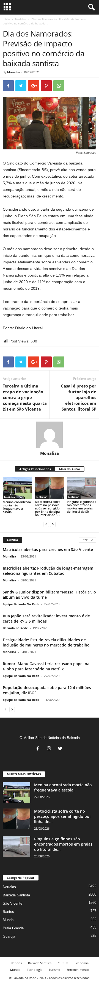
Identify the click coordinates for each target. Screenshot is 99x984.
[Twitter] (61, 749)
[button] (90, 7)
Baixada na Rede (15, 628)
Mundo (8, 920)
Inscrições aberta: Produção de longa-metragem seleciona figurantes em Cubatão (48, 570)
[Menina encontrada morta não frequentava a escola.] (17, 488)
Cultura (63, 963)
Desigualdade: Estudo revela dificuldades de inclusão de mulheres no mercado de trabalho (46, 642)
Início (6, 19)
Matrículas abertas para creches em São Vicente (48, 549)
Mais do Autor (69, 469)
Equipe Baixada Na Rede (21, 604)
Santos (8, 912)
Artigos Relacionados (35, 469)
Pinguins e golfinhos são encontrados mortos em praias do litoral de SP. (81, 507)
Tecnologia (34, 970)
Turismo (54, 970)
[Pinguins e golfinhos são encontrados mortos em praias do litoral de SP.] (81, 488)
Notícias (20, 19)
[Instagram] (50, 749)
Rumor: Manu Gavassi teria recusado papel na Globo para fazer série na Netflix (46, 666)
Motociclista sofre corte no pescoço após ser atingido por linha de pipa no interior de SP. (47, 508)
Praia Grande (13, 928)
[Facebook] (39, 749)
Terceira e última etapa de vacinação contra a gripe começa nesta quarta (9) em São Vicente (25, 397)
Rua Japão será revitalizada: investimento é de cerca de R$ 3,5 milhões (46, 618)
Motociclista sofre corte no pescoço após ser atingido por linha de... (62, 816)
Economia (82, 963)
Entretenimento (78, 970)
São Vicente (12, 903)
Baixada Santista (16, 895)
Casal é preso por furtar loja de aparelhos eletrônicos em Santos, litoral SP (78, 397)
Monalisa (14, 72)
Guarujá (9, 936)
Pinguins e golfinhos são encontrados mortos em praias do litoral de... (63, 844)
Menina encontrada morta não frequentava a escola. (17, 507)
